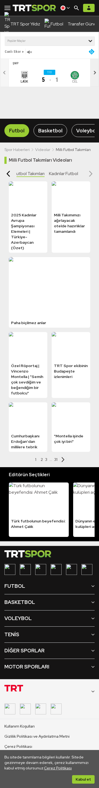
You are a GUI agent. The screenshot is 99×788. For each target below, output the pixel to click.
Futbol (16, 130)
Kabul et (83, 779)
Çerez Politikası (58, 768)
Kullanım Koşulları (19, 726)
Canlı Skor (13, 52)
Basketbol (50, 130)
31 (55, 459)
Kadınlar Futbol (63, 173)
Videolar (42, 149)
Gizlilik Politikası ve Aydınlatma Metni (37, 736)
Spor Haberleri (17, 149)
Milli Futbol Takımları (25, 173)
